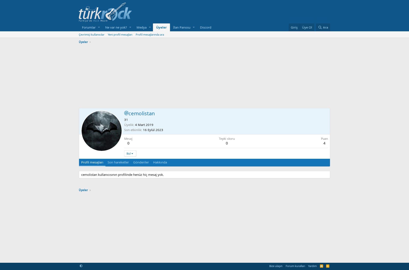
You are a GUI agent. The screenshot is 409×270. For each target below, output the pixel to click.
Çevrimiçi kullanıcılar (91, 34)
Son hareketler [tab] (118, 162)
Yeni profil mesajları (120, 34)
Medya (142, 27)
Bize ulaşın (275, 266)
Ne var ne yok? (116, 27)
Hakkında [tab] (160, 162)
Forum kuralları (295, 266)
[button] (99, 27)
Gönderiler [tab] (141, 162)
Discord (205, 27)
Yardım (312, 266)
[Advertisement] (204, 75)
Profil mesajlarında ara (150, 34)
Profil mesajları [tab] (92, 162)
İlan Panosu (181, 27)
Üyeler (161, 27)
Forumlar (89, 27)
